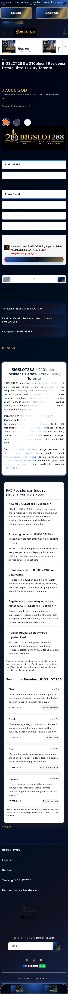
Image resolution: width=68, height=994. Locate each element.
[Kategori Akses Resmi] (5, 122)
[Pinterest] (14, 349)
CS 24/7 (9, 225)
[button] (4, 32)
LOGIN (16, 12)
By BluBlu (44, 979)
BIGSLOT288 (12, 164)
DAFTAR (51, 12)
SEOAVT (7, 827)
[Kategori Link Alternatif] (16, 122)
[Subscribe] (56, 946)
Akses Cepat (12, 194)
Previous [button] (3, 3)
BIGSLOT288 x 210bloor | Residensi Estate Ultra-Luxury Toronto (34, 3)
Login (17, 990)
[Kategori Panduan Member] (27, 122)
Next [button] (65, 3)
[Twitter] (9, 349)
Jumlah (6, 271)
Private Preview (14, 215)
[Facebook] (4, 349)
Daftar (50, 990)
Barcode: (21, 74)
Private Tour (12, 205)
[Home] (25, 32)
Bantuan (28, 94)
